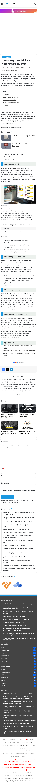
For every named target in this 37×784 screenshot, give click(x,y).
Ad (2, 468)
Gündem (4, 658)
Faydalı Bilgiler (6, 650)
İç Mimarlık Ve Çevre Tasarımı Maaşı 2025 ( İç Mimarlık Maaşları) (8, 433)
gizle (9, 91)
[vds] (6, 589)
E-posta (4, 476)
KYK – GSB (28, 781)
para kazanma (16, 168)
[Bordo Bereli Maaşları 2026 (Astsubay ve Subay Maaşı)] (6, 146)
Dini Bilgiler (5, 661)
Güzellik (4, 675)
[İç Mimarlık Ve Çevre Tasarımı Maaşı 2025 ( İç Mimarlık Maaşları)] (9, 425)
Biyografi (4, 653)
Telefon (4, 669)
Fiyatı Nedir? (15, 781)
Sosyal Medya (6, 655)
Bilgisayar (5, 677)
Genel (4, 664)
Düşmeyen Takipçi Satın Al (26, 742)
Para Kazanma (6, 57)
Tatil (3, 686)
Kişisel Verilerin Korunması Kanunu (23, 775)
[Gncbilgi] (11, 3)
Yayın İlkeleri (7, 778)
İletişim (15, 772)
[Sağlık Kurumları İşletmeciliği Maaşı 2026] (6, 138)
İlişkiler (22, 781)
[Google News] (18, 362)
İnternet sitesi (5, 483)
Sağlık (4, 647)
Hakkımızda (9, 772)
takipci (25, 748)
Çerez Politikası (9, 775)
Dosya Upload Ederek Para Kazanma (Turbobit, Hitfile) (19, 350)
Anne (3, 680)
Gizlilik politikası (27, 772)
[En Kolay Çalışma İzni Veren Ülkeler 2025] (27, 408)
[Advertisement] (18, 33)
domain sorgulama (23, 745)
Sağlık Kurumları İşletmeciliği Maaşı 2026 (23, 136)
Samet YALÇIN (18, 377)
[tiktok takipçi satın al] (18, 11)
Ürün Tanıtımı (6, 666)
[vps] (17, 589)
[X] (20, 395)
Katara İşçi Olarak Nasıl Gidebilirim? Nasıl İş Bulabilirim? (8, 416)
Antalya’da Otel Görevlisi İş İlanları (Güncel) (27, 432)
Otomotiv (4, 683)
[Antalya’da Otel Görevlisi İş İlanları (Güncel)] (27, 425)
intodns (21, 748)
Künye (20, 772)
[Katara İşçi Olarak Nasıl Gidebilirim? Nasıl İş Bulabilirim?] (9, 408)
